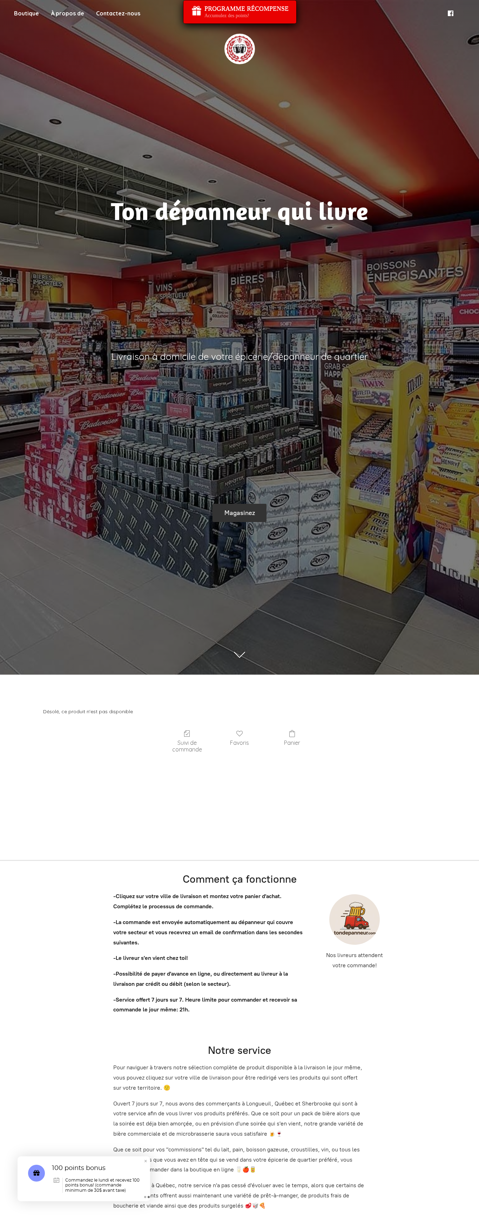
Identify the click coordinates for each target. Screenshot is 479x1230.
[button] (145, 1162)
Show (239, 12)
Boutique (26, 13)
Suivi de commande (187, 746)
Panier (292, 742)
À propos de (67, 13)
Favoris (239, 742)
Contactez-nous (118, 13)
